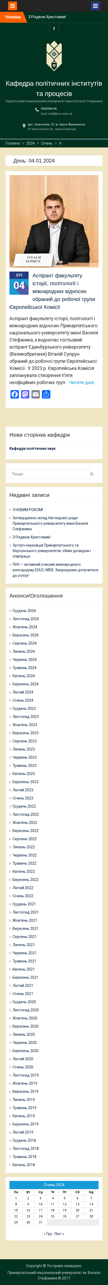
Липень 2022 (24, 847)
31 (40, 1222)
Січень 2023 (23, 798)
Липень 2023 (24, 749)
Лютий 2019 (23, 1132)
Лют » (59, 1234)
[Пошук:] (51, 474)
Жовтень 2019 (25, 1083)
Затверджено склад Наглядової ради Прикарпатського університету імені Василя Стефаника (50, 523)
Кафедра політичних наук (32, 448)
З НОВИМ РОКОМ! (43, 18)
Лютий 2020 (23, 1059)
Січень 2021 (23, 994)
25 (53, 1216)
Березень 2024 (26, 684)
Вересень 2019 (26, 1091)
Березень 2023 (26, 782)
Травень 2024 (24, 668)
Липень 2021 (24, 945)
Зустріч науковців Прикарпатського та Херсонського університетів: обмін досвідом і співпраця (52, 550)
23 (28, 1216)
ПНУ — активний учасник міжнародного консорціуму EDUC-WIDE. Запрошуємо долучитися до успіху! (55, 570)
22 (16, 1216)
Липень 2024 (24, 651)
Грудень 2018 (24, 1140)
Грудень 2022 (24, 806)
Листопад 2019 (26, 1075)
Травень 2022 (24, 863)
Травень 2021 (24, 961)
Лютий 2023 (23, 790)
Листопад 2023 (26, 717)
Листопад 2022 (26, 814)
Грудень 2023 (24, 708)
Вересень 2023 (26, 733)
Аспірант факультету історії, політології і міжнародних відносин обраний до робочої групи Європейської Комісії (52, 291)
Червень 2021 (25, 953)
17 (40, 1210)
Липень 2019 (24, 1100)
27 (77, 1216)
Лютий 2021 (23, 985)
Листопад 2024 (26, 619)
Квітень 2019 (24, 1116)
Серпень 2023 (25, 741)
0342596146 (49, 108)
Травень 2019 (24, 1108)
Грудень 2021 (24, 904)
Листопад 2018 (26, 1148)
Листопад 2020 (26, 1010)
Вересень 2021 (26, 928)
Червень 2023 (25, 757)
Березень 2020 (26, 1051)
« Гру (48, 1234)
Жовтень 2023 (25, 725)
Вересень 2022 (26, 831)
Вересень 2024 (26, 635)
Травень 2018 (24, 1157)
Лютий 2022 (23, 888)
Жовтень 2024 (25, 627)
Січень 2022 (23, 896)
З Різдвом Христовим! (31, 537)
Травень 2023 (24, 765)
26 (65, 1216)
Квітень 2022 (24, 871)
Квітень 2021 (24, 969)
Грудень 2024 (24, 611)
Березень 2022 (26, 880)
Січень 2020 (23, 1067)
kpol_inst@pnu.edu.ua (56, 113)
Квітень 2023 (24, 774)
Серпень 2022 (25, 839)
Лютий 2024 (23, 692)
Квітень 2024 (24, 676)
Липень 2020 (24, 1034)
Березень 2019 (26, 1124)
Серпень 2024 (25, 643)
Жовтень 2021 (25, 920)
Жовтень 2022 (25, 822)
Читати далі (81, 382)
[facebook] (54, 28)
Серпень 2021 (25, 937)
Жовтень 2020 (25, 1018)
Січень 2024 (23, 700)
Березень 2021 (26, 977)
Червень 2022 (25, 855)
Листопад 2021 (26, 912)
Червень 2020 (25, 1043)
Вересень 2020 (26, 1026)
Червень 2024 (25, 659)
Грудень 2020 (24, 1002)
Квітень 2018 (24, 1165)
